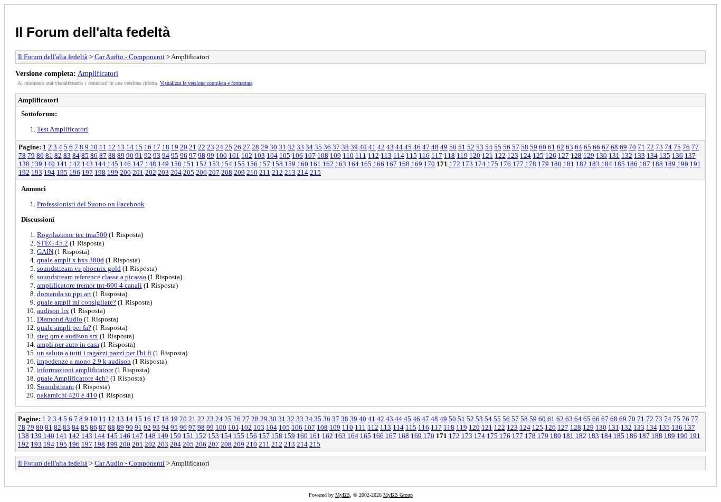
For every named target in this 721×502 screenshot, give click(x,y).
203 (163, 172)
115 (411, 155)
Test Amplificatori (62, 129)
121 (487, 155)
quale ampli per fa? (64, 327)
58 (524, 147)
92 (147, 155)
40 (363, 147)
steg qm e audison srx (67, 336)
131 (614, 155)
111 (360, 155)
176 (505, 164)
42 (381, 147)
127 (563, 155)
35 (318, 147)
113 (386, 155)
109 (335, 155)
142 (74, 164)
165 (366, 164)
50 (453, 147)
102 (246, 155)
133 (639, 155)
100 (221, 155)
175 (492, 164)
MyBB (342, 495)
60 (542, 147)
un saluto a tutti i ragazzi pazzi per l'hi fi (94, 353)
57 (515, 147)
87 (103, 155)
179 (543, 164)
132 (626, 155)
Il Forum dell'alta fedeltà (92, 32)
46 (417, 147)
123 (512, 155)
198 (100, 172)
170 (429, 164)
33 (300, 147)
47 (426, 147)
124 (525, 155)
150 (176, 164)
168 (404, 164)
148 (150, 164)
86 (94, 155)
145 (112, 164)
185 (619, 164)
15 (139, 147)
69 (623, 147)
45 (408, 147)
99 (210, 155)
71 (641, 147)
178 (530, 164)
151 (188, 164)
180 (556, 164)
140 (49, 164)
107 (310, 155)
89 (121, 155)
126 (550, 155)
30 (273, 147)
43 (390, 147)
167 (391, 164)
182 (581, 164)
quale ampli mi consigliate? (76, 302)
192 (24, 172)
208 (226, 172)
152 (201, 164)
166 (378, 164)
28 (255, 147)
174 (480, 164)
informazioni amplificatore (75, 370)
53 (479, 147)
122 (500, 155)
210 (252, 172)
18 (165, 147)
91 (139, 155)
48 (435, 147)
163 (340, 164)
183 (594, 164)
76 (686, 147)
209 (239, 172)
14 (130, 147)
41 (372, 147)
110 (348, 155)
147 (138, 164)
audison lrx (53, 311)
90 (130, 155)
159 (290, 164)
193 (36, 172)
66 (596, 147)
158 (277, 164)
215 (315, 172)
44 (399, 147)
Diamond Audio (59, 319)
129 (588, 155)
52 (471, 147)
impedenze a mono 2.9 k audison (84, 361)
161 (315, 164)
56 (506, 147)
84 (76, 155)
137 (690, 155)
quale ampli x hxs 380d (70, 260)
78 (22, 155)
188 (657, 164)
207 (214, 172)
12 (112, 147)
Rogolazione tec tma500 (72, 235)
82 (58, 155)
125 (538, 155)
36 (327, 147)
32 (291, 147)
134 (652, 155)
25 (228, 147)
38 (345, 147)
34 (309, 147)
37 (336, 147)
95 (174, 155)
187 (644, 164)
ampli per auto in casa (68, 344)
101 (234, 155)
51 (462, 147)
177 (518, 164)
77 (695, 147)
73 (659, 147)
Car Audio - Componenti (129, 57)
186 (632, 164)
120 (474, 155)
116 (424, 155)
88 (112, 155)
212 (277, 172)
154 (226, 164)
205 (188, 172)
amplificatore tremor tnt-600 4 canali (89, 285)
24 (219, 147)
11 (103, 147)
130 (601, 155)
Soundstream (55, 387)
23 (210, 147)
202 (150, 172)
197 (87, 172)
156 (252, 164)
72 (650, 147)
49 (444, 147)
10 (94, 147)
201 (138, 172)
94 (165, 155)
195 (62, 172)
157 (264, 164)
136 (677, 155)
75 (677, 147)
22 (201, 147)
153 (214, 164)
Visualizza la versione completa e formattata (206, 83)
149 (163, 164)
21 (192, 147)
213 (290, 172)
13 (121, 147)
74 (668, 147)
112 (373, 155)
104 (272, 155)
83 (67, 155)
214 (302, 172)
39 (354, 147)
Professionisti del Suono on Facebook (91, 204)
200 (125, 172)
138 (24, 164)
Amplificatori (98, 73)
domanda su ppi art (64, 294)
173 (467, 164)
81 (49, 155)
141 (62, 164)
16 (147, 147)
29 (264, 147)
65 (587, 147)
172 (454, 164)
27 (246, 147)
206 (201, 172)
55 (497, 147)
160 (302, 164)
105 (284, 155)
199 (112, 172)
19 (174, 147)
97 (192, 155)
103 (259, 155)
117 (436, 155)
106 (297, 155)
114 (398, 155)
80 (40, 155)
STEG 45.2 (52, 243)
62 (560, 147)
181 (568, 164)
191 (695, 164)
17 (156, 147)
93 (156, 155)
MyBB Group (398, 495)
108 (322, 155)
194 (49, 172)
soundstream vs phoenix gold (79, 268)
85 (85, 155)
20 (183, 147)
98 (201, 155)
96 (183, 155)
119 (462, 155)
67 (605, 147)
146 (125, 164)
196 (74, 172)
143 (87, 164)
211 (264, 172)
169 (416, 164)
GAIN (45, 251)
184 (606, 164)
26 (237, 147)
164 (353, 164)
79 (31, 155)
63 (569, 147)
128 (576, 155)
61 (551, 147)
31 (282, 147)
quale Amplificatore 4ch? (73, 378)
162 (328, 164)
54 (488, 147)
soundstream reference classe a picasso (91, 277)
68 (614, 147)
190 (682, 164)
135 (664, 155)
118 (449, 155)
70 (632, 147)
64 (578, 147)
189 (670, 164)
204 (176, 172)
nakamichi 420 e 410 (67, 395)
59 (533, 147)
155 (239, 164)
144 (100, 164)
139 (36, 164)
